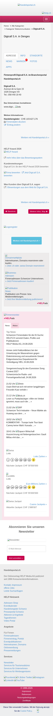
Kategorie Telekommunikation (18, 29)
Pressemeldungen (12, 650)
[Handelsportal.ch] (26, 5)
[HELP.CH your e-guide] (46, 13)
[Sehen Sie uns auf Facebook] (9, 677)
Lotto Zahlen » (40, 456)
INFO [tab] (22, 56)
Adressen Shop (11, 603)
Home (6, 26)
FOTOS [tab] (33, 61)
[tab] (7, 325)
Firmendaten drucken (16, 122)
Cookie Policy (26, 711)
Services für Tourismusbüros (17, 665)
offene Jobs (9, 588)
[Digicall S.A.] (11, 152)
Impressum (26, 691)
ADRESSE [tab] (11, 56)
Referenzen (26, 694)
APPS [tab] (9, 67)
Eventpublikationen (12, 642)
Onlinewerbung (11, 647)
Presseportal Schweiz (14, 612)
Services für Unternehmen (16, 668)
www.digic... (9, 107)
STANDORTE (36, 56)
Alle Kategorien (18, 26)
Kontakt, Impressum (13, 585)
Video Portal (9, 621)
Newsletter (9, 662)
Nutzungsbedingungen (26, 697)
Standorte (11, 211)
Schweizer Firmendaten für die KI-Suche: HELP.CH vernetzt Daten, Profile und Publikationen (25, 338)
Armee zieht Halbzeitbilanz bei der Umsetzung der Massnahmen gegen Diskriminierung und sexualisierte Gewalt (25, 353)
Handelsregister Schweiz (15, 609)
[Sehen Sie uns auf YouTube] (19, 680)
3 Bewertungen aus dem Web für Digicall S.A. (27, 187)
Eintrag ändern (13, 125)
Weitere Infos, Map (38, 211)
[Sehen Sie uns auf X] (24, 677)
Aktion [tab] (15, 326)
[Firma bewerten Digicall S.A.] (12, 172)
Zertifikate (27, 701)
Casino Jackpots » (38, 504)
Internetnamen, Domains (15, 644)
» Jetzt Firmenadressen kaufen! (19, 281)
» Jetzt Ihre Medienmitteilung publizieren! (24, 299)
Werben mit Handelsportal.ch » (35, 137)
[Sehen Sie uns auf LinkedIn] (9, 680)
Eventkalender (10, 606)
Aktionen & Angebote (13, 615)
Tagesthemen (10, 618)
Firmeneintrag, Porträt (14, 639)
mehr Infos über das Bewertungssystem (24, 158)
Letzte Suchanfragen (13, 591)
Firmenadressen (11, 636)
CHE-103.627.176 (29, 119)
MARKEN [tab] (22, 60)
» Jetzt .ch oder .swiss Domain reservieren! (24, 266)
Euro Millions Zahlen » (36, 484)
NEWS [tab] (9, 61)
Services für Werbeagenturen (17, 671)
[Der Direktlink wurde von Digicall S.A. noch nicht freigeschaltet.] (18, 107)
